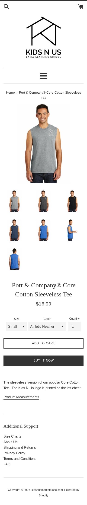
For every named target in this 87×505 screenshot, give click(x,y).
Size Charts (12, 436)
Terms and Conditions (19, 459)
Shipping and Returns (19, 447)
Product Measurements (21, 397)
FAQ (6, 464)
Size (16, 319)
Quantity (74, 318)
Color (47, 319)
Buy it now (43, 360)
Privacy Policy (14, 453)
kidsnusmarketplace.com (47, 490)
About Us (10, 442)
